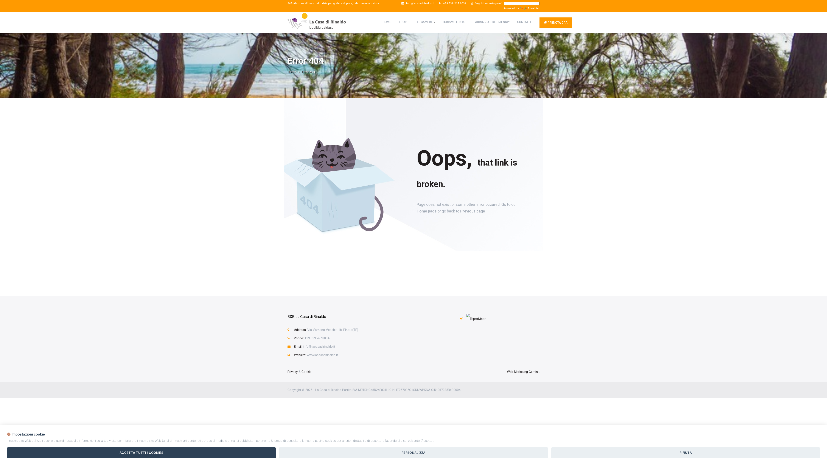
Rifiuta (685, 452)
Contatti (524, 22)
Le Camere (425, 22)
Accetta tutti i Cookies (141, 452)
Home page (427, 211)
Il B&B (403, 22)
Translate (533, 8)
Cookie (306, 372)
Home (386, 22)
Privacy (293, 372)
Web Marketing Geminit (523, 372)
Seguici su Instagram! (488, 3)
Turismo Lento (454, 22)
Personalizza (413, 452)
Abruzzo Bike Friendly (492, 22)
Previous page (472, 211)
